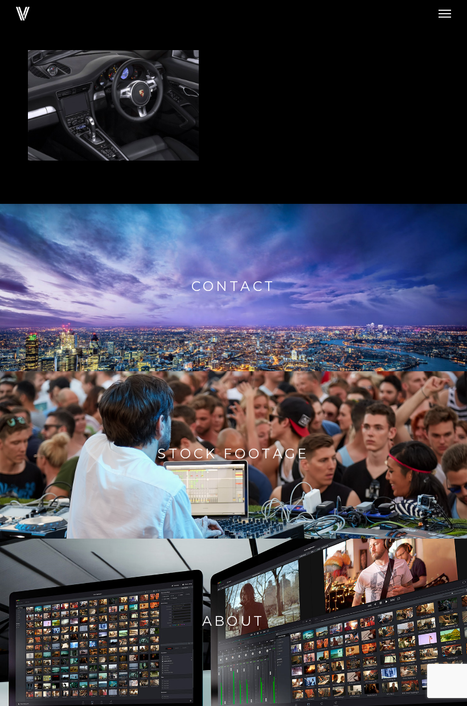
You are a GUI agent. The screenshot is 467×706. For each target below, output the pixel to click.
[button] (445, 13)
